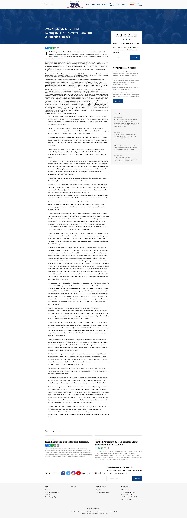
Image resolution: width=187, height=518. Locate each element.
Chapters (47, 494)
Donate (132, 4)
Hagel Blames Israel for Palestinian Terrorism (67, 441)
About (93, 4)
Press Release (52, 42)
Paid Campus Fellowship (102, 492)
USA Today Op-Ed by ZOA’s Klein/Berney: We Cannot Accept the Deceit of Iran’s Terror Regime (125, 159)
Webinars (124, 4)
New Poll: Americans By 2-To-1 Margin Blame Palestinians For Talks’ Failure (116, 443)
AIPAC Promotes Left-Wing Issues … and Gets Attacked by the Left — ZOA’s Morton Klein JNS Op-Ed (125, 136)
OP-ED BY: (50, 439)
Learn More (118, 101)
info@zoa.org (124, 490)
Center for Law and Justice (52, 492)
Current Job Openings (50, 497)
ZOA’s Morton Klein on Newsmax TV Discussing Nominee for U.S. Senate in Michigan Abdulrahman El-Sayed (126, 147)
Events (117, 4)
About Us (47, 490)
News (98, 4)
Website (98, 490)
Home (87, 4)
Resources (104, 4)
